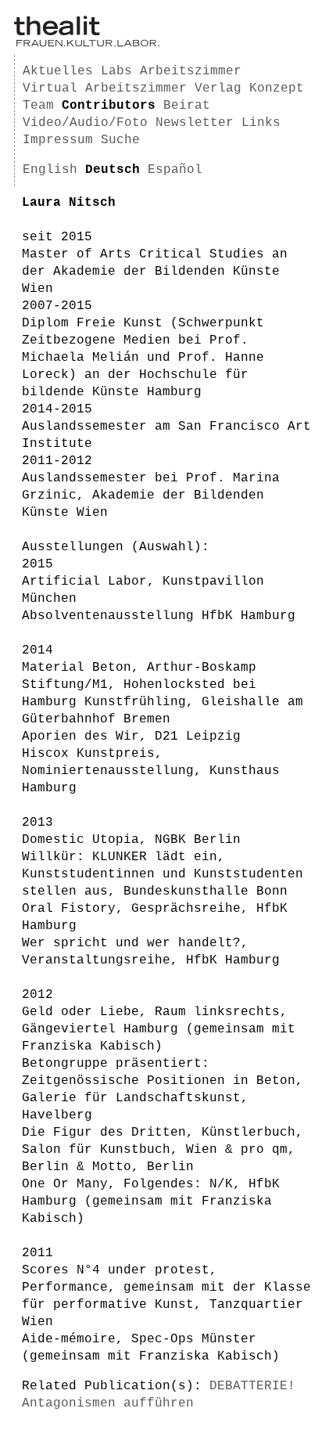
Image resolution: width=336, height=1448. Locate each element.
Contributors (108, 106)
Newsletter (194, 123)
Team (38, 106)
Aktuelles (58, 71)
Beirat (186, 106)
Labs (116, 71)
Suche (120, 140)
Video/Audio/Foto (85, 123)
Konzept (276, 88)
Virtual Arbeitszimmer (105, 88)
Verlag (218, 88)
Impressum (58, 140)
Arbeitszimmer (190, 71)
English (50, 170)
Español (175, 170)
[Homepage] (86, 44)
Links (261, 123)
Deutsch (112, 170)
